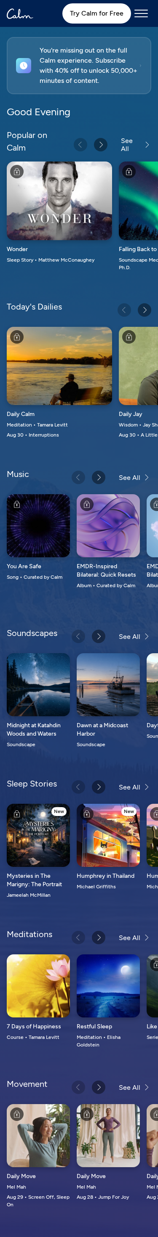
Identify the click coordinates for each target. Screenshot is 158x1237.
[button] (79, 65)
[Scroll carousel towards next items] (100, 144)
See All (127, 145)
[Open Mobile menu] (141, 13)
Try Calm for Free (96, 13)
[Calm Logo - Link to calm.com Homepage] (20, 13)
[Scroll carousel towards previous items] (80, 144)
